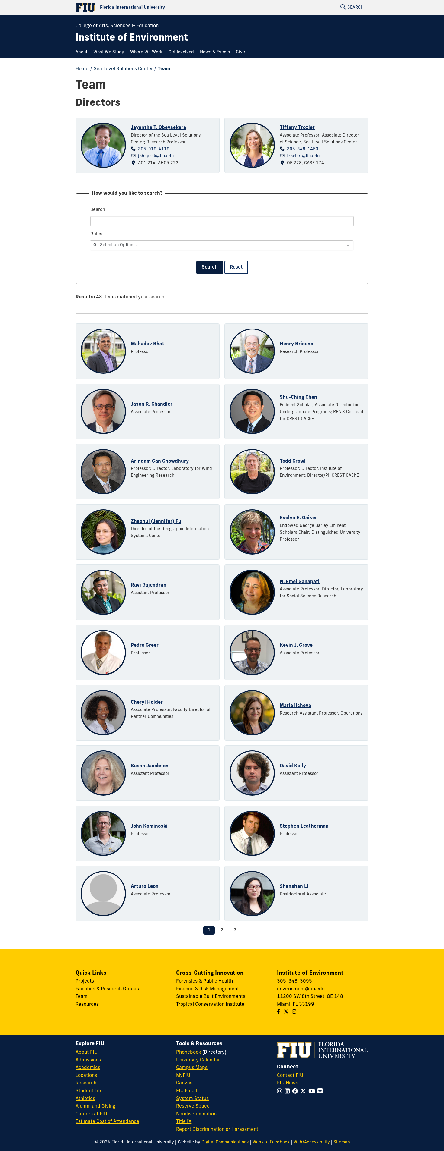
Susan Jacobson (150, 766)
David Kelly (293, 766)
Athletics (85, 1098)
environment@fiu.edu (301, 989)
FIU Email (186, 1091)
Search (210, 267)
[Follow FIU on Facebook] (296, 1091)
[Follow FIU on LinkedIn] (288, 1091)
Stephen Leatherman (304, 826)
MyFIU (183, 1075)
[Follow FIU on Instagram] (281, 1091)
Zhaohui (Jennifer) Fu (156, 521)
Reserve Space (193, 1106)
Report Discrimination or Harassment (217, 1129)
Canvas (184, 1083)
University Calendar (198, 1060)
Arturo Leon (145, 886)
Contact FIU (290, 1075)
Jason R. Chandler (151, 404)
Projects (85, 981)
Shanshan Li (294, 886)
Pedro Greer (145, 645)
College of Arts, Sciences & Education (117, 26)
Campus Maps (192, 1067)
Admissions (88, 1060)
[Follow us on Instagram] (294, 1012)
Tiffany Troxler (297, 127)
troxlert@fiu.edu (303, 156)
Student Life (89, 1091)
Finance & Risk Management (207, 989)
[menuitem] (83, 52)
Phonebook (188, 1052)
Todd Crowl (293, 461)
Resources (87, 1004)
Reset (236, 267)
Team (164, 69)
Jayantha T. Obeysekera (158, 127)
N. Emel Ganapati (300, 582)
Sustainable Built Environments (210, 996)
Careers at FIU (91, 1114)
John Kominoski (149, 826)
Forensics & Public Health (204, 981)
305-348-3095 (294, 981)
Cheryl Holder (147, 702)
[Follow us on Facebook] (279, 1012)
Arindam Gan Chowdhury (160, 461)
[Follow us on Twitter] (287, 1012)
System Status (192, 1098)
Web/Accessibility (311, 1142)
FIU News (287, 1083)
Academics (88, 1067)
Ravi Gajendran (148, 585)
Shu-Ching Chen (298, 397)
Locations (86, 1075)
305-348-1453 (302, 149)
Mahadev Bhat (147, 344)
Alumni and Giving (95, 1106)
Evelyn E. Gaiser (298, 518)
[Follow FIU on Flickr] (321, 1091)
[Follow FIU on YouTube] (312, 1091)
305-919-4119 (153, 149)
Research (86, 1083)
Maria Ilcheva (295, 705)
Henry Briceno (296, 344)
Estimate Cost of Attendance (107, 1121)
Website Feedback (271, 1142)
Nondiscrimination (196, 1114)
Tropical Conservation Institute (210, 1004)
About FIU (87, 1052)
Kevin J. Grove (296, 645)
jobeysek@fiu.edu (156, 156)
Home (82, 69)
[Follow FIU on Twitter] (304, 1091)
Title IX (183, 1121)
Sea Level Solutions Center (123, 69)
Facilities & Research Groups (107, 989)
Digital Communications (225, 1142)
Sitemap (341, 1142)
